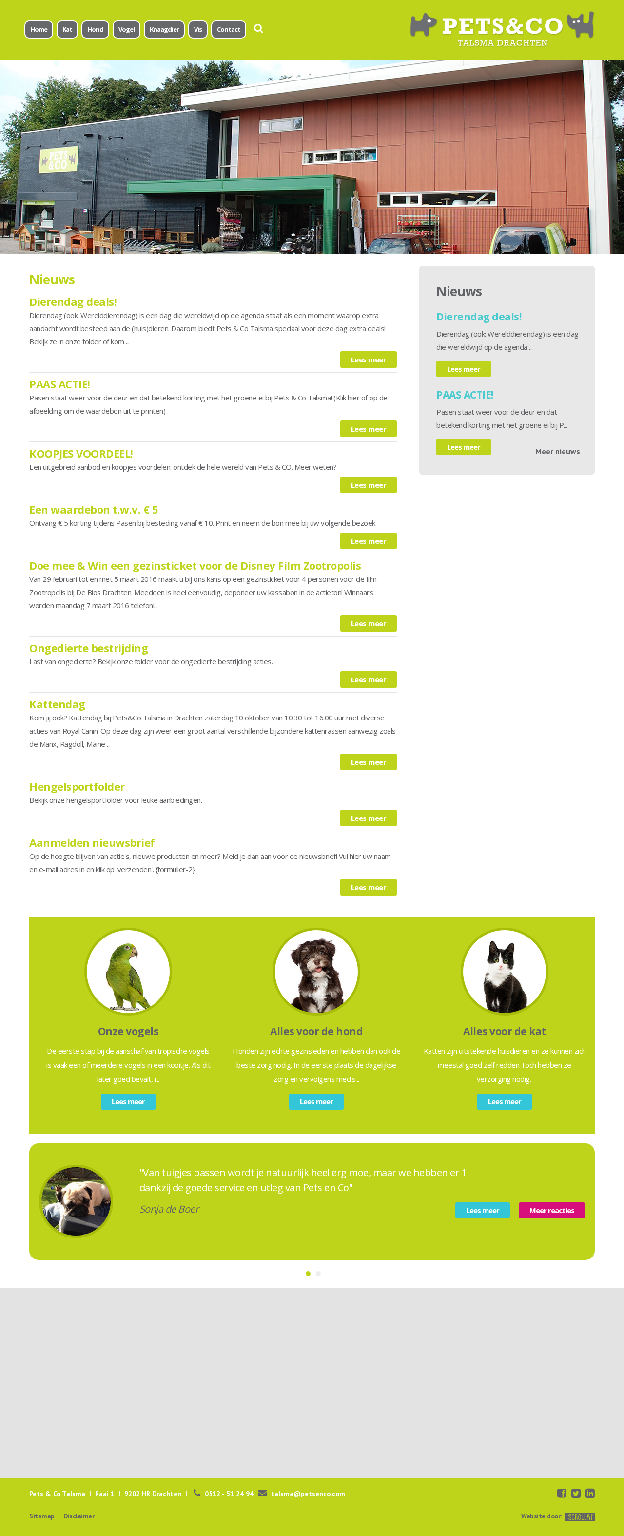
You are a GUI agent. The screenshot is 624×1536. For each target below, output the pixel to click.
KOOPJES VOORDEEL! (81, 453)
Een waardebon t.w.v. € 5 (93, 509)
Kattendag (57, 704)
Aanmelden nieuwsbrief (92, 842)
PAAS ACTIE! (59, 384)
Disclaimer (78, 1516)
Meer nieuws (557, 451)
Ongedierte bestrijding (88, 647)
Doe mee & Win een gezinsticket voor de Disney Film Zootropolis (195, 565)
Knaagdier (164, 29)
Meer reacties (551, 1210)
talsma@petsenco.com (308, 1493)
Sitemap (42, 1516)
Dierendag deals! (73, 301)
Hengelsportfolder (77, 786)
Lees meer (369, 359)
